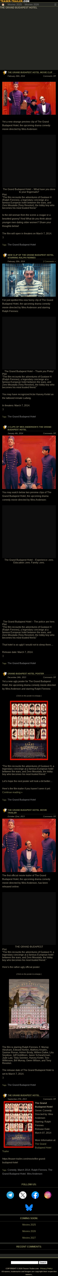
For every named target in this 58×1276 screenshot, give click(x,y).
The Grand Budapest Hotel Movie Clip (30, 72)
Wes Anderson (34, 1174)
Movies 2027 (29, 1238)
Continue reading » (12, 792)
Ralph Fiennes (39, 1170)
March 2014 (24, 1170)
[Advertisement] (29, 39)
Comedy (12, 1170)
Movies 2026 (32, 4)
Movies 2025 (15, 4)
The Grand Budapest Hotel (22, 244)
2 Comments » (49, 261)
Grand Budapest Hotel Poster (26, 673)
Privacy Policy (46, 1269)
